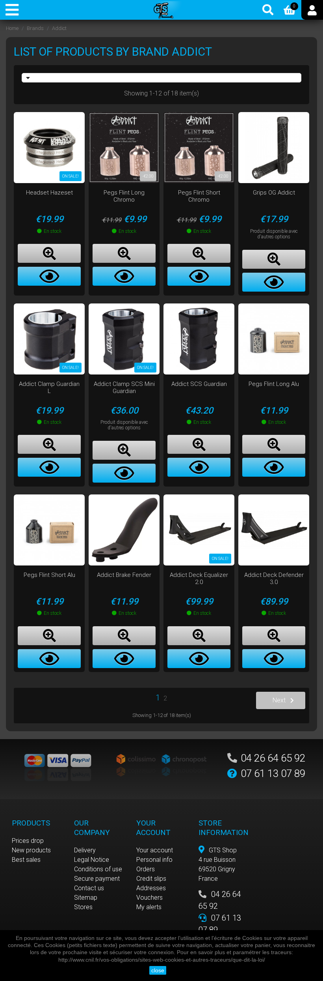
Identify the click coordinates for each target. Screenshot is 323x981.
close (157, 970)
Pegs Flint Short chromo (199, 196)
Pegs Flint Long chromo (124, 196)
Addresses (151, 888)
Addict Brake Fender (124, 574)
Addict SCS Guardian (199, 384)
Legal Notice (91, 859)
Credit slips (151, 878)
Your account (154, 850)
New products (31, 850)
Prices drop (28, 840)
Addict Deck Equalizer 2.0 (199, 578)
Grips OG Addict (274, 192)
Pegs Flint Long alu (274, 384)
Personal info (154, 859)
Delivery (85, 850)
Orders (145, 869)
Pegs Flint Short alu (49, 574)
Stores (83, 907)
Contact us (89, 888)
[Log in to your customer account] (312, 10)
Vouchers (149, 897)
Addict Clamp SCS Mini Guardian (124, 387)
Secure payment (97, 878)
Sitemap (85, 897)
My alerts (149, 907)
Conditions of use (98, 869)
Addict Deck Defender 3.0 (274, 578)
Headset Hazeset (49, 192)
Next (279, 700)
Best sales (26, 859)
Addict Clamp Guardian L (49, 387)
